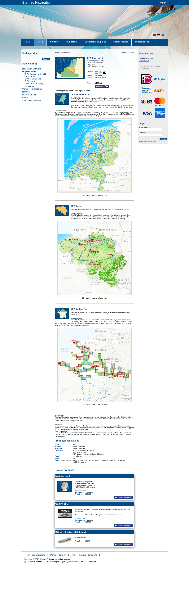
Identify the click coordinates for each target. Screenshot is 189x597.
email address (144, 127)
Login (163, 139)
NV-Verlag (29, 86)
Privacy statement (58, 555)
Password (143, 133)
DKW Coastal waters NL (36, 74)
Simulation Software (31, 100)
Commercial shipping (32, 89)
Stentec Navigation (37, 2)
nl (154, 35)
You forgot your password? (148, 141)
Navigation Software (31, 69)
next (131, 52)
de (159, 35)
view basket (144, 60)
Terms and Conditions (35, 555)
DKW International (33, 79)
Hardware (26, 92)
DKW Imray (30, 81)
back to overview (62, 52)
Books (25, 97)
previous (125, 52)
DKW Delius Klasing (34, 83)
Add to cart (100, 86)
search (46, 59)
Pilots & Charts (29, 95)
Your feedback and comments (84, 555)
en (163, 35)
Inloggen (163, 2)
